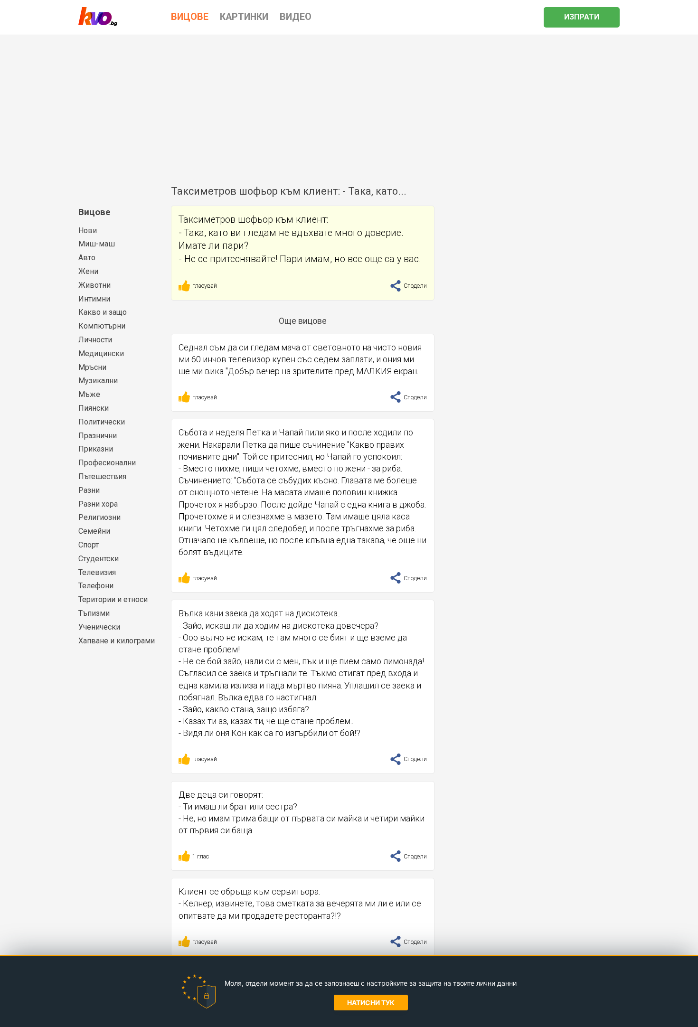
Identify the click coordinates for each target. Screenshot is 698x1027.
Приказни (95, 448)
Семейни (94, 531)
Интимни (94, 298)
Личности (95, 339)
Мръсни (92, 367)
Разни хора (98, 504)
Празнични (97, 435)
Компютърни (101, 325)
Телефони (95, 585)
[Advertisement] (349, 106)
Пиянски (93, 408)
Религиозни (99, 517)
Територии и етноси (113, 599)
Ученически (99, 626)
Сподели (414, 285)
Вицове (94, 212)
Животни (94, 285)
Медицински (101, 353)
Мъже (89, 394)
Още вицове (303, 321)
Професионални (107, 462)
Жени (88, 271)
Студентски (98, 558)
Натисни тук (371, 1003)
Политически (101, 421)
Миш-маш (96, 243)
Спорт (88, 544)
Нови (87, 230)
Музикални (98, 380)
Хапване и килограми (116, 640)
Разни (89, 490)
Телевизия (97, 572)
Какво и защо (102, 312)
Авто (86, 257)
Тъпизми (94, 613)
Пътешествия (102, 476)
